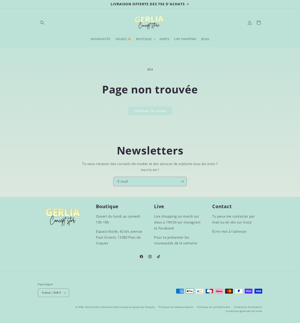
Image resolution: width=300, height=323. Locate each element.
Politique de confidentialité (213, 306)
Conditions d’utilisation (248, 306)
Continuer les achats (150, 111)
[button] (42, 22)
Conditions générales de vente (244, 311)
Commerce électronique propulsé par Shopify (127, 306)
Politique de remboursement (176, 306)
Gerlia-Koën (92, 306)
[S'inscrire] (182, 181)
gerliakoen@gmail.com (231, 237)
